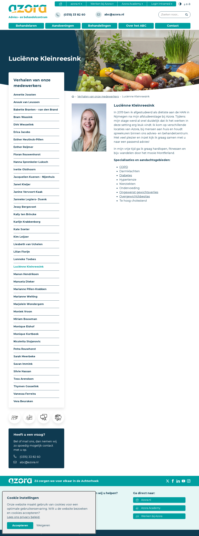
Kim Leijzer (21, 236)
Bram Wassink (23, 117)
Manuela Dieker (24, 281)
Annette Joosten (25, 94)
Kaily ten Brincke (25, 214)
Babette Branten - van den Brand (36, 109)
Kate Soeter (22, 229)
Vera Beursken (23, 401)
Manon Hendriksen (26, 274)
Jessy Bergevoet (25, 206)
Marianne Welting (25, 296)
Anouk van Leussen (27, 102)
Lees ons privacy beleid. (23, 517)
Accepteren (20, 525)
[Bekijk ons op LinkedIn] (178, 481)
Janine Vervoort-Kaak (28, 191)
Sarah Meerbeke (24, 356)
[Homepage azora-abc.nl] (30, 11)
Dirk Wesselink (24, 124)
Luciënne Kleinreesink (29, 266)
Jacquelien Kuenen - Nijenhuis (34, 176)
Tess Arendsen (24, 378)
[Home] (60, 3)
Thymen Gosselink (26, 386)
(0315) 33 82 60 (30, 457)
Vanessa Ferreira (25, 393)
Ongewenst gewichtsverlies (138, 192)
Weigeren (43, 525)
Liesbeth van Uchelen (28, 244)
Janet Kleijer (22, 184)
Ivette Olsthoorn (25, 169)
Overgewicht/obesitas (134, 196)
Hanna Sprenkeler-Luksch (31, 161)
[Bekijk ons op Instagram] (188, 481)
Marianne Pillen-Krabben (30, 289)
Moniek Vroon (23, 311)
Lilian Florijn (22, 251)
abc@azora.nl (29, 462)
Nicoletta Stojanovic (27, 341)
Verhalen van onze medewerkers (98, 96)
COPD (123, 167)
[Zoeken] (186, 14)
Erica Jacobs (22, 132)
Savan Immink (23, 363)
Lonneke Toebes (25, 259)
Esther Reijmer (23, 147)
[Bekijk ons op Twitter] (167, 481)
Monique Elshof (24, 326)
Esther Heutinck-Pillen (28, 139)
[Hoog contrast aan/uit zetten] (180, 4)
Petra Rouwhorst (25, 348)
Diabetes (125, 175)
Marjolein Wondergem (29, 304)
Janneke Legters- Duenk (30, 199)
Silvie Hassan (22, 371)
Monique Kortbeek (26, 334)
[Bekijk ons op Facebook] (173, 481)
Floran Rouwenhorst (27, 154)
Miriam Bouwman (25, 319)
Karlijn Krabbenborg (27, 221)
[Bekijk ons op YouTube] (183, 481)
